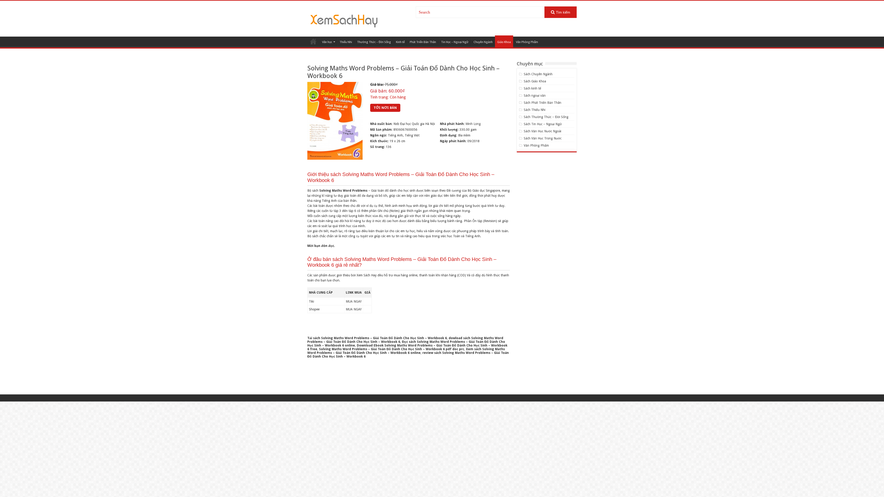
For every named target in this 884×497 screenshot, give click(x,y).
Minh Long (473, 124)
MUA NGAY (354, 301)
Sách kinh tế (532, 88)
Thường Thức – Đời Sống (374, 42)
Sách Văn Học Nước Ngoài (542, 131)
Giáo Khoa (504, 42)
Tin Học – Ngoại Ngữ (454, 42)
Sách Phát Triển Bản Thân (542, 102)
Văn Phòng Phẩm (527, 42)
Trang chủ (313, 41)
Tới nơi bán (385, 108)
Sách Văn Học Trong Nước (542, 138)
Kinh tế (400, 42)
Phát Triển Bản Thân (423, 42)
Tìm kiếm (563, 12)
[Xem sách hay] (344, 20)
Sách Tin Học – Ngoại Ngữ (543, 124)
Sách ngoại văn (535, 95)
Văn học (327, 42)
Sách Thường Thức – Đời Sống (546, 117)
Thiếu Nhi (346, 42)
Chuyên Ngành (483, 42)
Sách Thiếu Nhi (534, 110)
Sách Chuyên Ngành (538, 74)
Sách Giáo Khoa (535, 81)
